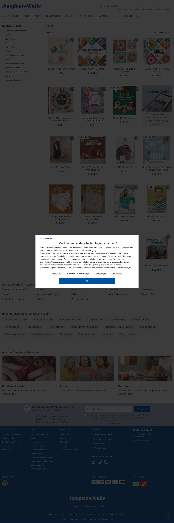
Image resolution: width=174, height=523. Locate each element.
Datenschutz (117, 274)
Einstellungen (100, 274)
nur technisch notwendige (78, 274)
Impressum (56, 274)
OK (87, 281)
